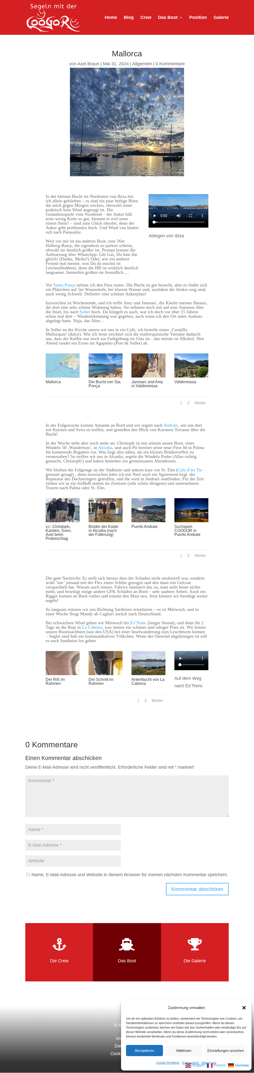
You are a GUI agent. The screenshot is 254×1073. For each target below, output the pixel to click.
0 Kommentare (170, 63)
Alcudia (105, 447)
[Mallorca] (63, 376)
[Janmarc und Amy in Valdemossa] (148, 376)
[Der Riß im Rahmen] (63, 673)
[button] (244, 1007)
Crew (145, 18)
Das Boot (168, 18)
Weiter (200, 403)
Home (111, 18)
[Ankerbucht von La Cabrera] (148, 673)
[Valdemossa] (191, 376)
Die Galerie (195, 960)
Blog (129, 18)
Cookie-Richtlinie (168, 1063)
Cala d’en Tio (190, 469)
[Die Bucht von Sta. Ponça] (106, 376)
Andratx (170, 425)
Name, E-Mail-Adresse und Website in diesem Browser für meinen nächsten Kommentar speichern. (130, 874)
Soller (85, 311)
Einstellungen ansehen (225, 1050)
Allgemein (142, 63)
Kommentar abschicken (197, 889)
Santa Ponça (64, 284)
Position (198, 18)
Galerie (221, 18)
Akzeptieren (144, 1050)
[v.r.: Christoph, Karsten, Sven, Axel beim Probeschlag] (63, 520)
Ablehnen (183, 1050)
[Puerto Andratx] (148, 520)
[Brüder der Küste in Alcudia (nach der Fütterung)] (106, 520)
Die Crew (59, 960)
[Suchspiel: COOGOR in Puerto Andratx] (191, 520)
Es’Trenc (138, 622)
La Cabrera (92, 627)
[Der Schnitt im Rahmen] (106, 673)
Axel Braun (88, 63)
